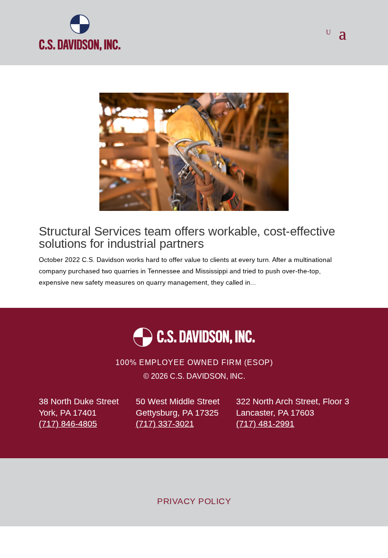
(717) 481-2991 (265, 423)
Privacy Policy (194, 501)
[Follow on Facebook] (203, 477)
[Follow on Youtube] (165, 477)
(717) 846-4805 (68, 423)
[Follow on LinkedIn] (222, 477)
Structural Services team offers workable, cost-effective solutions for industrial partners (187, 237)
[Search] (328, 32)
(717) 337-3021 (165, 423)
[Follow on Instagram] (184, 477)
